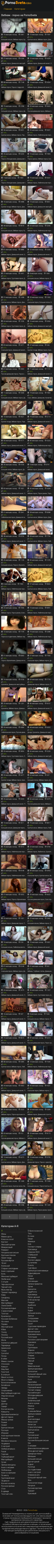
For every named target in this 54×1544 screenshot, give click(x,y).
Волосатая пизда (35, 1483)
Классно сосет (7, 1239)
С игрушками (33, 1318)
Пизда (30, 1363)
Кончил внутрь (7, 1409)
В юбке (4, 1359)
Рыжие (4, 1422)
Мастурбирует (7, 1303)
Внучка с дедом (34, 1260)
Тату (30, 1233)
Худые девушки (34, 1273)
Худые (30, 1310)
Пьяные (31, 1432)
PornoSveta (32, 1510)
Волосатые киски (8, 1383)
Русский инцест (34, 1393)
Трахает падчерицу (9, 1292)
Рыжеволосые (34, 1377)
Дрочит (31, 1417)
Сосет (30, 1324)
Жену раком (33, 1321)
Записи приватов (35, 1284)
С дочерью (32, 1268)
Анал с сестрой (34, 1472)
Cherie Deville (6, 1306)
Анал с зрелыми (7, 1271)
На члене (5, 1322)
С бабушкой (33, 1255)
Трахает (31, 1491)
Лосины (4, 1335)
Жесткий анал (7, 1327)
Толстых (4, 1314)
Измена (31, 1406)
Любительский (34, 1401)
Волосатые (32, 1371)
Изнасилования (34, 1385)
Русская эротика (35, 1488)
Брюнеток (32, 1289)
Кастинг (4, 1242)
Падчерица (5, 1345)
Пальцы (31, 1409)
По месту (5, 1475)
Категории (19, 9)
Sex (29, 1443)
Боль (3, 1274)
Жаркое (31, 1350)
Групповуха (32, 1348)
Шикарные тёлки (34, 1454)
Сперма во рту (34, 1475)
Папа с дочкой (34, 1297)
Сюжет (4, 1425)
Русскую (5, 1430)
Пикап (30, 1239)
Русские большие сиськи (38, 1440)
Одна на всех (33, 1438)
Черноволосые (7, 1284)
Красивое (32, 1342)
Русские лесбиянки (9, 1319)
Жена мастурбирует (9, 1276)
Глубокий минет (7, 1457)
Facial (3, 1452)
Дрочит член (33, 1329)
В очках (31, 1236)
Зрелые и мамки (34, 1414)
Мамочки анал (34, 1366)
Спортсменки (6, 1390)
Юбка (3, 1329)
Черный (31, 1361)
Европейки (32, 1382)
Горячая (4, 1454)
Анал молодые (34, 1419)
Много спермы (7, 1380)
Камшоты (5, 1412)
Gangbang (5, 1298)
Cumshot (5, 1353)
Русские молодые (8, 1308)
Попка (3, 1356)
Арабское (32, 1305)
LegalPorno (32, 1292)
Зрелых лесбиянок (35, 1353)
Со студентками (34, 1470)
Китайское (5, 1385)
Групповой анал (8, 1478)
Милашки (32, 1456)
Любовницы (6, 1470)
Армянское (6, 1348)
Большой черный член (37, 1478)
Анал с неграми (7, 1467)
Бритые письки (7, 1428)
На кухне (31, 1485)
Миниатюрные (34, 1332)
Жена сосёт (33, 1422)
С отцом (4, 1282)
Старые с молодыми (9, 1268)
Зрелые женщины (8, 1465)
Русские (31, 1358)
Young (4, 1332)
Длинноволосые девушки (38, 1448)
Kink (29, 1244)
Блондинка (32, 1398)
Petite (3, 1295)
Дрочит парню (7, 1417)
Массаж (4, 1300)
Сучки (3, 1462)
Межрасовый (6, 1247)
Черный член (6, 1287)
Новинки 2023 (33, 1252)
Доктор (4, 1404)
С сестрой (5, 1446)
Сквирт (4, 1406)
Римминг (5, 1250)
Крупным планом (8, 1255)
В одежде (5, 1491)
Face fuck (5, 1372)
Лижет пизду (6, 1258)
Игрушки (4, 1433)
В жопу (31, 1265)
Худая (3, 1401)
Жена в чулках (7, 1420)
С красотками (7, 1311)
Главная (8, 9)
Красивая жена (34, 1334)
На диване (5, 1444)
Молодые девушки (35, 1395)
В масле (4, 1438)
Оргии (30, 1287)
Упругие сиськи (7, 1396)
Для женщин (33, 1281)
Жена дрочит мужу (35, 1451)
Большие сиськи (35, 1459)
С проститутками (35, 1427)
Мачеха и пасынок (9, 1441)
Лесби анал (6, 1279)
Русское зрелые (7, 1486)
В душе (30, 1464)
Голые (3, 1351)
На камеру (32, 1257)
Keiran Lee (32, 1424)
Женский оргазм (8, 1245)
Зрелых (31, 1316)
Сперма (31, 1356)
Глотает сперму (34, 1390)
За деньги (5, 1481)
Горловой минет (34, 1387)
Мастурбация (7, 1459)
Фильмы (4, 1398)
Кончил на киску (8, 1483)
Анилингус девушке (9, 1343)
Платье (31, 1345)
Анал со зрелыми (8, 1473)
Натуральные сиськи (10, 1253)
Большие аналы (34, 1313)
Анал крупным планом (10, 1436)
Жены (3, 1234)
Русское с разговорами (38, 1340)
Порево (4, 1324)
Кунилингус (6, 1316)
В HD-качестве (34, 1300)
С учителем (32, 1263)
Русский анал (7, 1337)
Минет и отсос (7, 1377)
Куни (30, 1379)
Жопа (3, 1340)
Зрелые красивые (35, 1369)
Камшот (4, 1367)
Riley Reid (5, 1369)
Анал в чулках (33, 1403)
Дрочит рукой (33, 1462)
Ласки (30, 1276)
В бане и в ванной (35, 1231)
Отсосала (5, 1364)
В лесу (30, 1308)
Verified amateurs (8, 1449)
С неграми (32, 1446)
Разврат (31, 1302)
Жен (29, 1480)
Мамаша (31, 1241)
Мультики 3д (6, 1290)
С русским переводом (37, 1326)
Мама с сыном (7, 1361)
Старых (31, 1279)
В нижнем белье (34, 1411)
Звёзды (4, 1388)
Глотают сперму (34, 1247)
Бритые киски (33, 1430)
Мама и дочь (6, 1237)
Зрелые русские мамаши (38, 1271)
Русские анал (33, 1435)
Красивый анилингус (10, 1414)
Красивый (32, 1493)
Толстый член (7, 1494)
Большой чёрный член (37, 1374)
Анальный (5, 1266)
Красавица (32, 1249)
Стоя (3, 1489)
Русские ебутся (7, 1261)
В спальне (5, 1375)
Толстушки (32, 1337)
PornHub (31, 1467)
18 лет (3, 1263)
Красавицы (32, 1294)
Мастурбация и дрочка (10, 1393)
